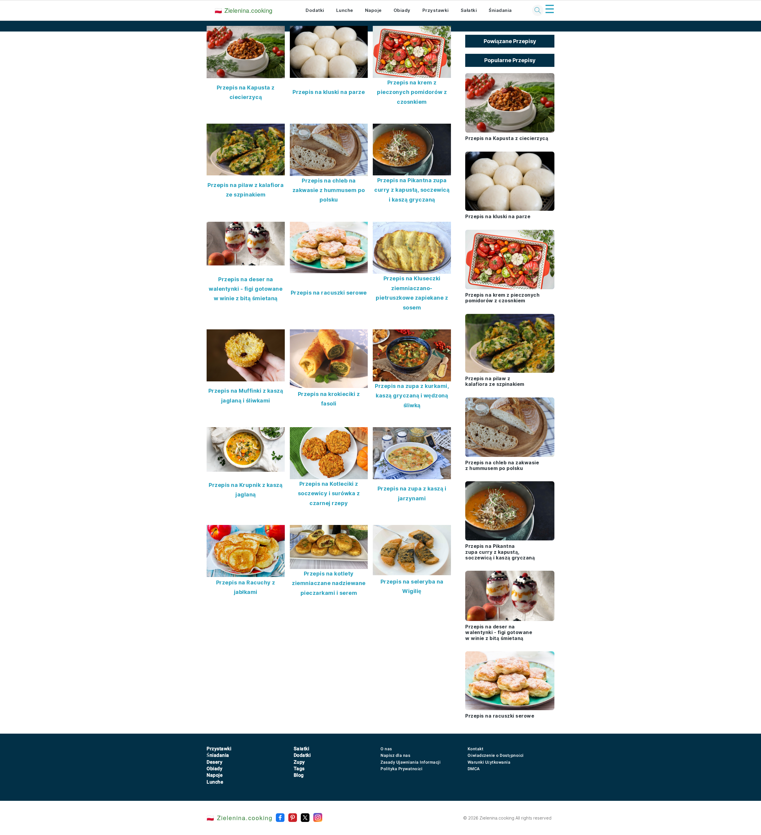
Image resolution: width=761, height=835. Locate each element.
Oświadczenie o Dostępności (496, 755)
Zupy (299, 762)
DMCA (474, 768)
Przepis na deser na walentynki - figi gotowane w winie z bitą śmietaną (245, 289)
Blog (299, 775)
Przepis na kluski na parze (329, 92)
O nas (386, 748)
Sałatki (469, 10)
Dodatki (315, 10)
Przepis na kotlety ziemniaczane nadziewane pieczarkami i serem (329, 583)
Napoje (373, 10)
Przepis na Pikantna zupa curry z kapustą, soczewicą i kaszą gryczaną (411, 190)
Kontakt (476, 748)
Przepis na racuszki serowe (329, 293)
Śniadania (500, 10)
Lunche (344, 10)
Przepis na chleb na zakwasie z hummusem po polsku (329, 190)
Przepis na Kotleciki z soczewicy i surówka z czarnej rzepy (329, 493)
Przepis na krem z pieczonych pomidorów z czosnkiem (412, 92)
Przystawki (435, 10)
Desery (214, 762)
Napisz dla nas (395, 755)
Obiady (402, 10)
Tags (299, 768)
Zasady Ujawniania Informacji (410, 762)
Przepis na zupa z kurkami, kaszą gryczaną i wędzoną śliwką (412, 395)
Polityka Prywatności (401, 768)
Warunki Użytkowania (489, 762)
